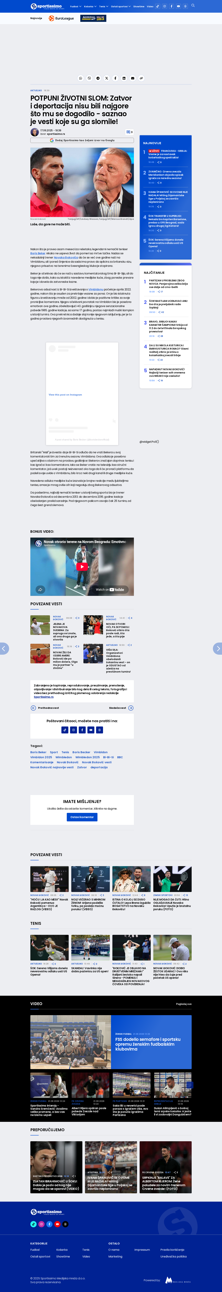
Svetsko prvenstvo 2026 (47, 1176)
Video (150, 6)
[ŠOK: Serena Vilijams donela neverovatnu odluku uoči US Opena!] (49, 947)
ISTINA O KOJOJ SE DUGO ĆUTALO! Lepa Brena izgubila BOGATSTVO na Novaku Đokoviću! (131, 904)
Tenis (102, 6)
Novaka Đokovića (66, 258)
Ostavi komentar (82, 817)
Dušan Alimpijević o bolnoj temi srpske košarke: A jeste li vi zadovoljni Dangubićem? (172, 1111)
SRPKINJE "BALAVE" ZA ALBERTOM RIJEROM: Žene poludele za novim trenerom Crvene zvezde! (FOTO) (163, 1183)
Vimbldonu (95, 289)
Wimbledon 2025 (87, 757)
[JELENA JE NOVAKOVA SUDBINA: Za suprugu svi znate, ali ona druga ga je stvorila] (40, 625)
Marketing (115, 1256)
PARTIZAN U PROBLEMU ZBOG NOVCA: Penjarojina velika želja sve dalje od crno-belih (168, 284)
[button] (189, 1085)
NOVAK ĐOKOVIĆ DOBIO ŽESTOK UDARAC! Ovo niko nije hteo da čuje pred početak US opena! (170, 973)
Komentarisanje (41, 762)
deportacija (99, 767)
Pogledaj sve (184, 1003)
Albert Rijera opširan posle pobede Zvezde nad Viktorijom (89, 1111)
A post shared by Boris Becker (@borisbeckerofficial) (82, 439)
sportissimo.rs (56, 134)
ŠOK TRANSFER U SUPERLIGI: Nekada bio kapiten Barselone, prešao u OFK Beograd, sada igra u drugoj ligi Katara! (167, 221)
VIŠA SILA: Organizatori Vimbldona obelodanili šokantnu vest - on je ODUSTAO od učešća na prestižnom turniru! (118, 660)
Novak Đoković (58, 618)
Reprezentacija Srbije (163, 1102)
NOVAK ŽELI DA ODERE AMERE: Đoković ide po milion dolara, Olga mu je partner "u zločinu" (65, 660)
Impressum (142, 1249)
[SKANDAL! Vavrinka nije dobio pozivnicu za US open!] (90, 947)
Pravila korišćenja (172, 1249)
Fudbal (74, 6)
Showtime (138, 6)
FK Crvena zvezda (78, 1102)
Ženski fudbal (123, 1034)
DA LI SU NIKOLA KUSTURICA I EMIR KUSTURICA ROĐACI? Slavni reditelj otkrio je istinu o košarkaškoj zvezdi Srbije (169, 350)
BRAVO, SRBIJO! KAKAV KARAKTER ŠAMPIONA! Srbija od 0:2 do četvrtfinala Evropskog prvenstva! (168, 326)
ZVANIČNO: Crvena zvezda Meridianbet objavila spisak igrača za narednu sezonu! (165, 175)
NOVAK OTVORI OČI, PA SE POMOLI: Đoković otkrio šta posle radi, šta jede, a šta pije (118, 630)
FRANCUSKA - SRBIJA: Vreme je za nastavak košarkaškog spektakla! (167, 154)
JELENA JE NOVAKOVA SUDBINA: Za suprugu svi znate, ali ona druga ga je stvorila (65, 631)
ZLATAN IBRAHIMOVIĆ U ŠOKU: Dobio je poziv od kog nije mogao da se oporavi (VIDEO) (56, 1185)
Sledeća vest (117, 708)
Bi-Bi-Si (108, 757)
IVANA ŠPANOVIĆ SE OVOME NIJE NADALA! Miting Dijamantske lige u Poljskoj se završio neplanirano (168, 197)
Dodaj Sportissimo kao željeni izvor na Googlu (85, 140)
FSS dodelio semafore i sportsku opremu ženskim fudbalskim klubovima (148, 1044)
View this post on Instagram (65, 394)
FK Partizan (120, 1101)
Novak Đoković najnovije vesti (52, 767)
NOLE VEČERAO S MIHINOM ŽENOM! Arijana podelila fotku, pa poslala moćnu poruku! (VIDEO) (88, 904)
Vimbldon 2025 (41, 757)
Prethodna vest (48, 708)
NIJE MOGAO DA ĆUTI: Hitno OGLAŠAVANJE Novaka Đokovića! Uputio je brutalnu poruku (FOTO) (172, 904)
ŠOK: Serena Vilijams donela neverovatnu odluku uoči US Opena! (165, 243)
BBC (120, 757)
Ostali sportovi (119, 6)
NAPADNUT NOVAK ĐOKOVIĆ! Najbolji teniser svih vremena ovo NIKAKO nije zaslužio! (167, 373)
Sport (54, 752)
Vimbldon (101, 752)
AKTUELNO (36, 90)
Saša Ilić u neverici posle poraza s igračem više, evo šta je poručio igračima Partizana (130, 1110)
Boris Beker (37, 253)
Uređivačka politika (173, 1256)
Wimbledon (64, 757)
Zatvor (82, 767)
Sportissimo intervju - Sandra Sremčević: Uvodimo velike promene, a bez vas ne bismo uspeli (49, 1110)
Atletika (93, 1172)
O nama (113, 1249)
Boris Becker (81, 752)
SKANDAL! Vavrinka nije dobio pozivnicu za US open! (89, 970)
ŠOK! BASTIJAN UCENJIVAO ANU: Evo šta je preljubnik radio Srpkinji (168, 304)
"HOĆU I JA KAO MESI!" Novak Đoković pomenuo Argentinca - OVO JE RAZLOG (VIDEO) (49, 904)
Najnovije (36, 18)
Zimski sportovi (163, 895)
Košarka (88, 6)
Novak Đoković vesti (97, 762)
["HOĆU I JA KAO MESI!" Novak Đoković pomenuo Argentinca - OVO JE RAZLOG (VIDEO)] (49, 879)
